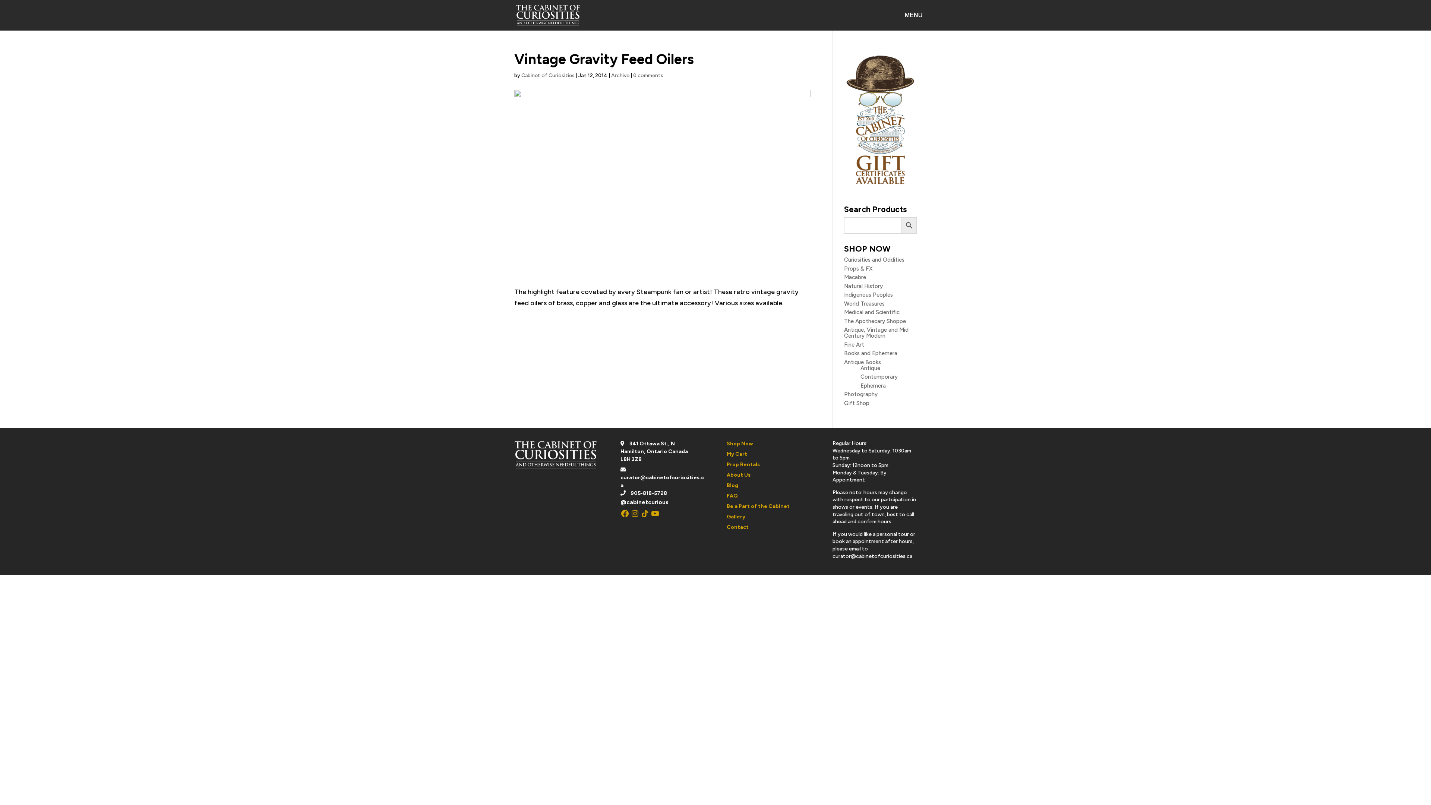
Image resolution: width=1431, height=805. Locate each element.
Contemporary (879, 376)
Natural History (863, 286)
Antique (870, 368)
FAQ (732, 496)
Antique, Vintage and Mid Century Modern (876, 332)
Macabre (855, 277)
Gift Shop (856, 403)
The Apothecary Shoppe (875, 321)
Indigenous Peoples (868, 294)
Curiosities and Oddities (874, 259)
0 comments (648, 75)
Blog (732, 485)
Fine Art (854, 344)
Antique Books (862, 362)
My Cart (737, 454)
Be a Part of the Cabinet (758, 506)
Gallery (736, 517)
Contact (738, 527)
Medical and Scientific (872, 312)
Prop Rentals (743, 464)
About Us (739, 475)
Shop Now (740, 444)
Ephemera (873, 385)
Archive (620, 75)
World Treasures (864, 303)
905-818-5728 (649, 493)
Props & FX (858, 268)
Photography (861, 394)
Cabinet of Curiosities (548, 75)
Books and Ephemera (870, 353)
